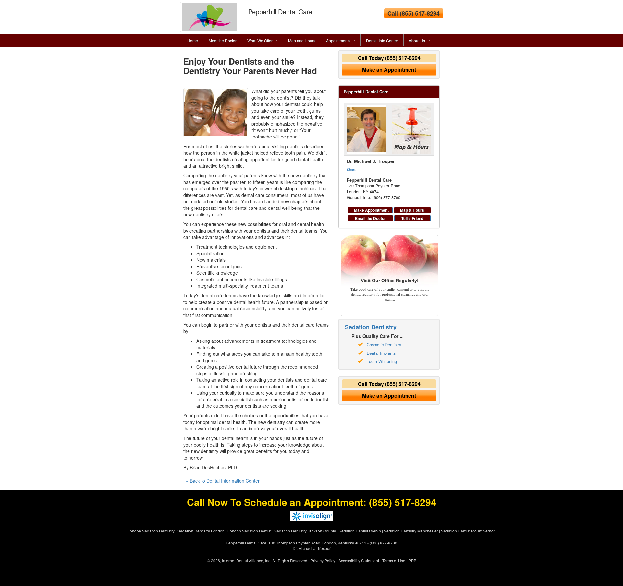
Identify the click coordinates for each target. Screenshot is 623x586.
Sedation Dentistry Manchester (411, 530)
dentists (286, 380)
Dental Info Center (382, 40)
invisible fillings (272, 279)
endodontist (316, 399)
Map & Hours (412, 210)
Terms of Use (393, 560)
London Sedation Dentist (249, 530)
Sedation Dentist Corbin (360, 530)
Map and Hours (301, 40)
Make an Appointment (389, 69)
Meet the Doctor (223, 40)
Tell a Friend (412, 218)
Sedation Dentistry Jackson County (305, 530)
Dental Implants (381, 353)
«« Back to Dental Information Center (221, 480)
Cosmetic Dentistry (384, 345)
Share (351, 169)
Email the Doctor (370, 218)
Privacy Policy (323, 560)
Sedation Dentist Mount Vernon (468, 530)
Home (192, 40)
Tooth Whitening (382, 361)
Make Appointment (371, 210)
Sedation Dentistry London (201, 530)
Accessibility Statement (358, 560)
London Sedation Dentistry (151, 530)
